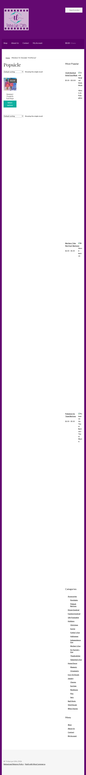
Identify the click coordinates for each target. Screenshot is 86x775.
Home (8, 58)
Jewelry (70, 678)
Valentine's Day (76, 660)
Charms (73, 682)
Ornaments (74, 671)
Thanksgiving (75, 656)
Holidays (71, 621)
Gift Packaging (73, 617)
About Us (15, 43)
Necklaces (74, 690)
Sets (72, 697)
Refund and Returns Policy (14, 764)
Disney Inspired (73, 610)
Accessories (72, 596)
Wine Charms (73, 709)
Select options (10, 104)
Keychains (74, 600)
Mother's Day (75, 646)
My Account (37, 43)
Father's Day (75, 633)
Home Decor (72, 663)
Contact (26, 43)
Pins (71, 694)
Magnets (73, 667)
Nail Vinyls (72, 701)
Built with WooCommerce (35, 764)
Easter (72, 629)
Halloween (74, 636)
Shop (5, 43)
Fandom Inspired (74, 614)
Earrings (73, 686)
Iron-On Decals (73, 675)
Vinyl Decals (72, 705)
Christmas (74, 625)
